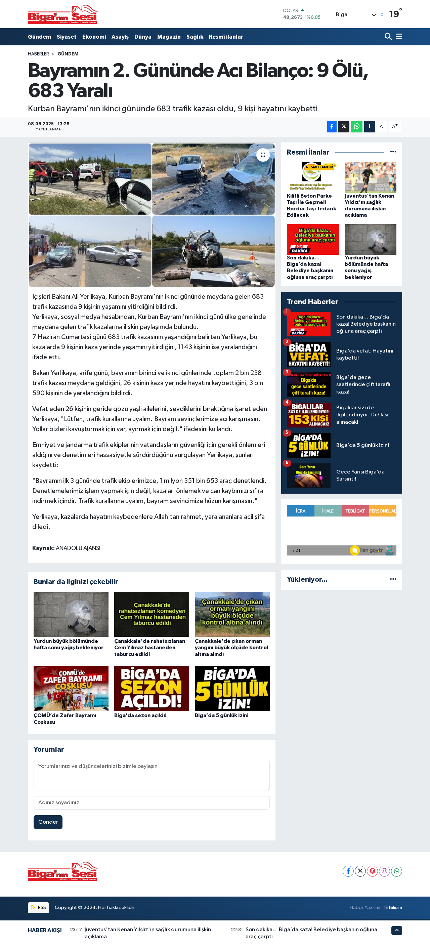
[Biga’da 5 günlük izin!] (232, 688)
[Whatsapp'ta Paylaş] (356, 126)
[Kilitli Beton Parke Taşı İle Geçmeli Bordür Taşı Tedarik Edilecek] (313, 177)
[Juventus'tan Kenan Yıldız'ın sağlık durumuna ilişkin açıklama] (371, 177)
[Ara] (389, 37)
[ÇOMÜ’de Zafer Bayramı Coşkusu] (71, 688)
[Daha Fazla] (369, 126)
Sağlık (194, 37)
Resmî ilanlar (226, 37)
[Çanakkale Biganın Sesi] (63, 14)
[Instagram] (384, 871)
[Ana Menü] (397, 37)
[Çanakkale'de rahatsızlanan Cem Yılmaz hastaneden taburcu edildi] (151, 614)
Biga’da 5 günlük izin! (222, 715)
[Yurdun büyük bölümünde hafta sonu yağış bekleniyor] (71, 614)
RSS (41, 907)
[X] (360, 871)
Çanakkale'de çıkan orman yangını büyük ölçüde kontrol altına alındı (231, 647)
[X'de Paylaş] (343, 126)
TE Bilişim (392, 907)
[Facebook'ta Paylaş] (332, 126)
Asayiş (120, 37)
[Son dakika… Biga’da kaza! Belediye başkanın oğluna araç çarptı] (313, 239)
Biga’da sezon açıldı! (140, 715)
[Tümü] (393, 152)
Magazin (169, 37)
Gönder (48, 822)
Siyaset (67, 37)
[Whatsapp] (396, 871)
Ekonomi (94, 37)
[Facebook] (348, 871)
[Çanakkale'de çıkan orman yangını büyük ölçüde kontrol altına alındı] (232, 614)
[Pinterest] (372, 871)
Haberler (38, 54)
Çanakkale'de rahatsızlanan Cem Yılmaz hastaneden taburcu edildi (149, 647)
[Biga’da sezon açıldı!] (151, 688)
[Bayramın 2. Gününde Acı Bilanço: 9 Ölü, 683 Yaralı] (151, 215)
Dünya (143, 37)
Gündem (39, 37)
